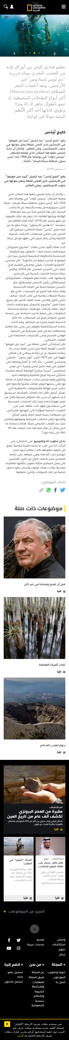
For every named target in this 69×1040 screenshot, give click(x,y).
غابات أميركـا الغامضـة (52, 664)
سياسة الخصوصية (37, 1003)
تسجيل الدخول (14, 981)
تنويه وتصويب (56, 972)
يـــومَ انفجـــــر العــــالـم (52, 745)
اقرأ (59, 591)
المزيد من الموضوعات (27, 911)
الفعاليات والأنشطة (38, 984)
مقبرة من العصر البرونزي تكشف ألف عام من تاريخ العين (35, 813)
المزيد (20, 1035)
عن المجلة (38, 972)
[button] (43, 53)
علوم (62, 949)
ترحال (62, 954)
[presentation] (54, 54)
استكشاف (56, 807)
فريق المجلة (36, 977)
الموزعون (59, 977)
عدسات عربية (35, 944)
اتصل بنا (60, 982)
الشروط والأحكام (39, 993)
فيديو (40, 939)
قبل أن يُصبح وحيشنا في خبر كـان (44, 584)
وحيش (61, 939)
